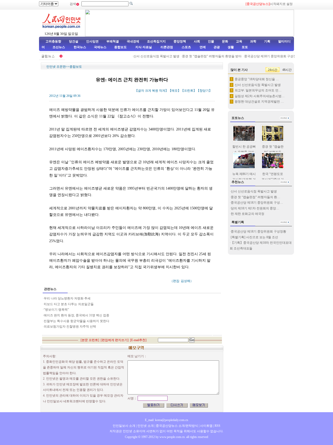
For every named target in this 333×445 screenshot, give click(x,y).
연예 (202, 47)
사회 (197, 41)
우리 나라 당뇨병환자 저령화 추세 (67, 298)
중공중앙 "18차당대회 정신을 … (257, 79)
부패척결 (112, 41)
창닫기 (204, 90)
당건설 (73, 41)
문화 (225, 41)
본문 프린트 (90, 340)
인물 (211, 41)
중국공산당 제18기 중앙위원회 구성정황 (268, 56)
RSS (217, 426)
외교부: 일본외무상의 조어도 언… (258, 90)
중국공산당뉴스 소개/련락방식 (177, 426)
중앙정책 (180, 41)
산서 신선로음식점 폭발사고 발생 (153, 56)
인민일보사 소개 (124, 426)
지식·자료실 (144, 47)
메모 (174, 90)
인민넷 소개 (145, 426)
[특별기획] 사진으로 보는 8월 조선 (254, 237)
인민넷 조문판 (56, 66)
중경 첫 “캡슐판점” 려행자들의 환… (255, 197)
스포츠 (186, 47)
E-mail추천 (138, 340)
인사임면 (92, 41)
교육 (239, 41)
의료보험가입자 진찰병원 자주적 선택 (70, 326)
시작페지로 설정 (281, 4)
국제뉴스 (100, 47)
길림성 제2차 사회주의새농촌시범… (260, 96)
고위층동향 (53, 41)
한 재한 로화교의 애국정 (247, 214)
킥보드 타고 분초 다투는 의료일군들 (69, 304)
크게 (148, 90)
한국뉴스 (80, 47)
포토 (245, 47)
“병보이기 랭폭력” (56, 309)
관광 (217, 47)
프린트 (188, 90)
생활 (231, 47)
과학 (253, 41)
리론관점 (167, 47)
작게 (162, 90)
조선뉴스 (59, 47)
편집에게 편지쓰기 (114, 340)
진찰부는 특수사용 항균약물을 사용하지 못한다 (76, 321)
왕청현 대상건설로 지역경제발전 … (259, 101)
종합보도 (120, 47)
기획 (267, 41)
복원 (155, 90)
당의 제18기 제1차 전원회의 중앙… (255, 208)
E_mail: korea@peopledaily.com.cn (166, 420)
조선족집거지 (156, 41)
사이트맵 (206, 426)
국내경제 (133, 41)
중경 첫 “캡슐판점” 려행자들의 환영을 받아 (208, 56)
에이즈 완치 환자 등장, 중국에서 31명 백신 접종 (76, 315)
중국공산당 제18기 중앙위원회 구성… (257, 202)
